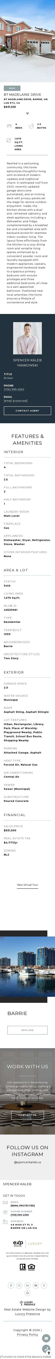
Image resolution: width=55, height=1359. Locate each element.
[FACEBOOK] (11, 1285)
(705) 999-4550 (14, 389)
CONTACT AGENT (27, 410)
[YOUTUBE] (36, 1285)
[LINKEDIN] (27, 1285)
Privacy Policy (27, 1334)
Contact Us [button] (27, 1115)
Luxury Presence (27, 1314)
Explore (27, 1030)
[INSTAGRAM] (19, 1285)
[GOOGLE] (27, 1293)
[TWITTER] (44, 1285)
